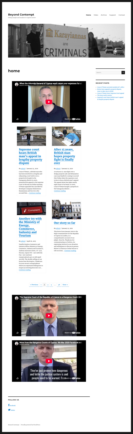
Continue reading (35, 193)
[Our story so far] (66, 209)
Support (112, 15)
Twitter (12, 410)
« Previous (34, 285)
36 (59, 285)
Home (88, 15)
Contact (122, 15)
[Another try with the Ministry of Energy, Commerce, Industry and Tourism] (31, 208)
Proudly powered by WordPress (30, 425)
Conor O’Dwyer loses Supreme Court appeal (110, 93)
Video (96, 15)
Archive (104, 15)
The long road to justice (104, 95)
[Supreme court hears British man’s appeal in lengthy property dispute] (31, 136)
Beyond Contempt (21, 14)
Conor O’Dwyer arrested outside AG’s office (110, 87)
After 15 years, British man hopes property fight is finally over (64, 156)
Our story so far (64, 223)
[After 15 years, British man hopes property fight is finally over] (66, 136)
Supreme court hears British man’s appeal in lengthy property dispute (30, 156)
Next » (65, 285)
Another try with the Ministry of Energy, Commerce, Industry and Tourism (30, 227)
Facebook (12, 405)
